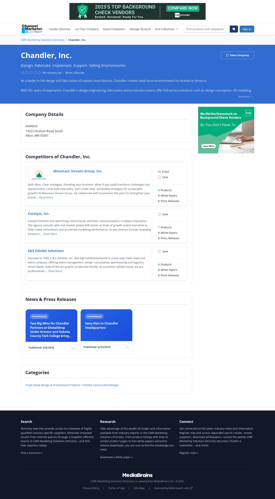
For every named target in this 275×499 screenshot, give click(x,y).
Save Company (239, 55)
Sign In (247, 29)
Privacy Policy (91, 488)
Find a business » (31, 453)
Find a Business (165, 29)
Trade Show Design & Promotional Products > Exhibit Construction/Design (71, 385)
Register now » (188, 453)
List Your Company (86, 29)
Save (165, 177)
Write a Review (74, 72)
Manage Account (140, 29)
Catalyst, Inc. (39, 213)
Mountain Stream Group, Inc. (77, 171)
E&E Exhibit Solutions (46, 250)
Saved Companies (114, 29)
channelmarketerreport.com (172, 488)
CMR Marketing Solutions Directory (43, 40)
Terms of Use (116, 488)
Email (165, 171)
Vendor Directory (60, 29)
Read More (46, 197)
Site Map (139, 488)
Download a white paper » (116, 457)
